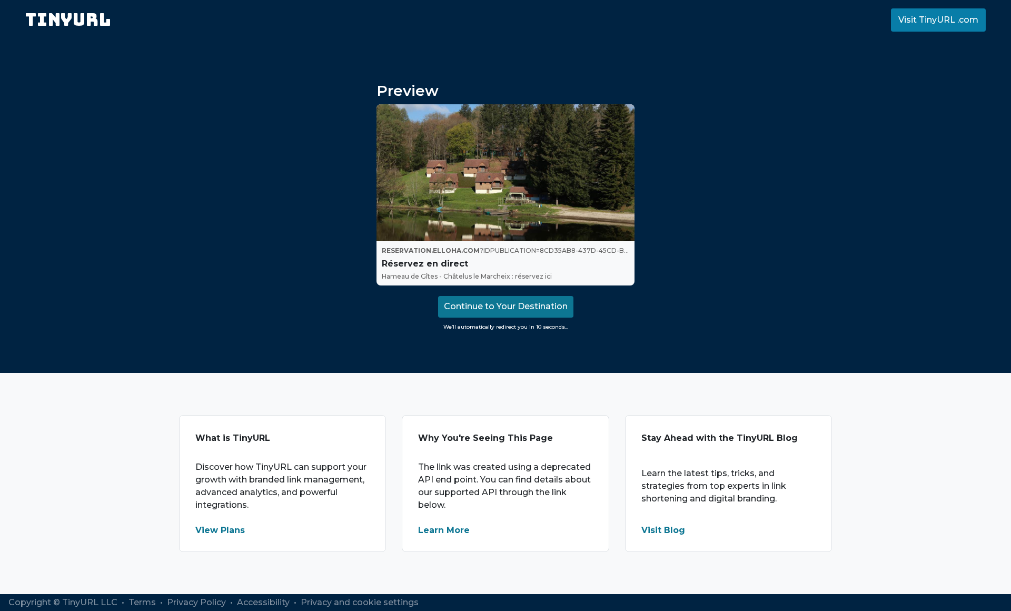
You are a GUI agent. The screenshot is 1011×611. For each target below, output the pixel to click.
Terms (143, 602)
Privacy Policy (197, 602)
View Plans (220, 530)
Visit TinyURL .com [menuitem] (938, 20)
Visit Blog (663, 530)
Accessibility (264, 602)
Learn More (444, 530)
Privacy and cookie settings (360, 602)
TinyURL (68, 19)
